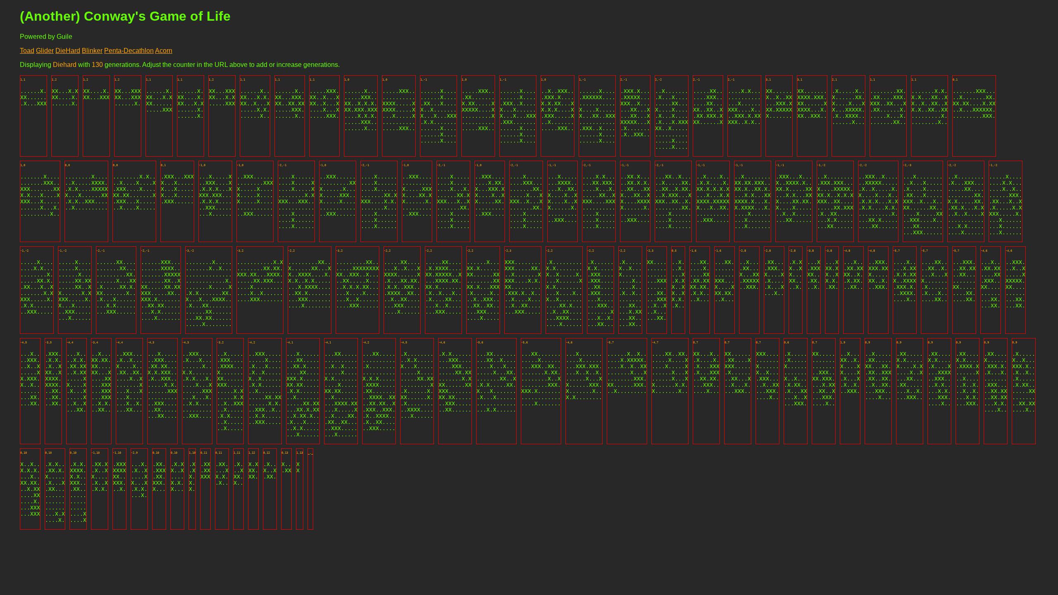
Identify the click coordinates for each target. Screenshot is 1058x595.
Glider (45, 50)
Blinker (92, 50)
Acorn (163, 50)
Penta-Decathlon (129, 50)
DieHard (67, 50)
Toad (27, 50)
